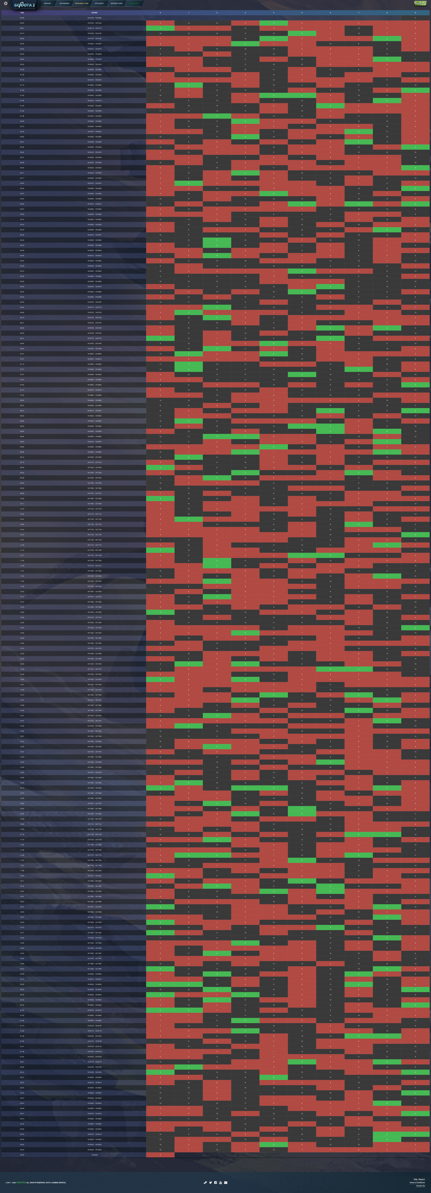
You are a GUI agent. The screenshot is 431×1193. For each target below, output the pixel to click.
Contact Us (420, 1186)
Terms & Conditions (417, 1182)
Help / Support (419, 1179)
